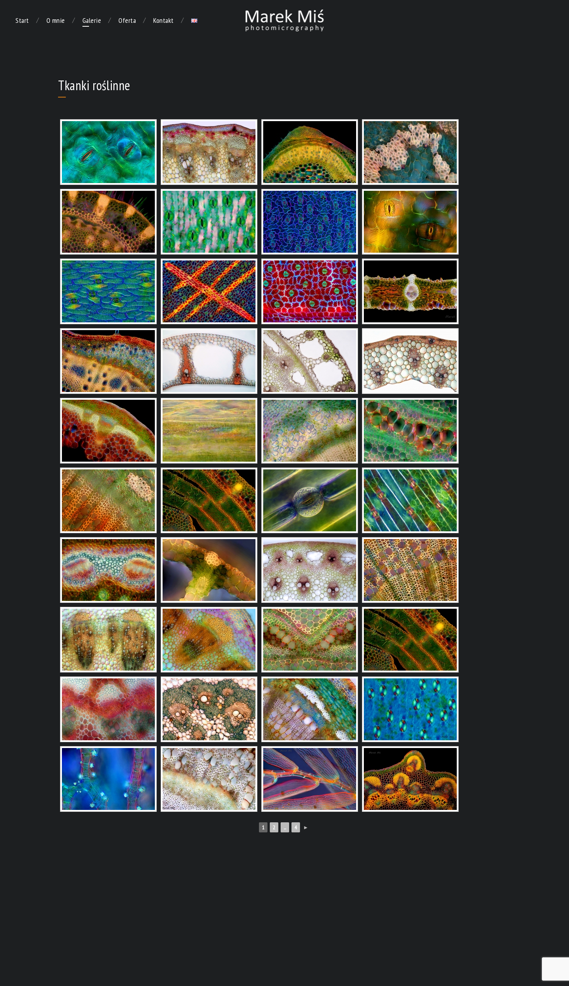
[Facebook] (551, 20)
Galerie (91, 20)
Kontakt (163, 20)
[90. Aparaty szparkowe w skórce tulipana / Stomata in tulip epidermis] (410, 709)
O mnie (55, 20)
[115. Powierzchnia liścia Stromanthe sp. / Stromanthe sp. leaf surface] (209, 291)
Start (22, 20)
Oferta (127, 20)
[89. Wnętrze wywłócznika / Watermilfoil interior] (108, 779)
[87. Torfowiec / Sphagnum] (309, 779)
